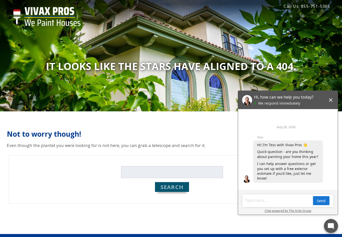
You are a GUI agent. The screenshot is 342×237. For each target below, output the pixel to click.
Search (172, 187)
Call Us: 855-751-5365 (307, 6)
